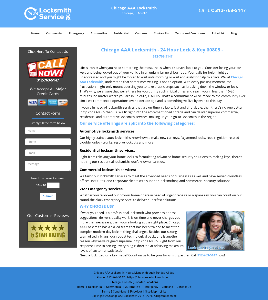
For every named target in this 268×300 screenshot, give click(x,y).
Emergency (76, 33)
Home (35, 33)
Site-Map (151, 291)
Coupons (141, 33)
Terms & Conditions (114, 291)
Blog (234, 33)
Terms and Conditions (190, 33)
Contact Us (161, 33)
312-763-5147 (230, 10)
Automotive (99, 33)
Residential (121, 33)
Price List (218, 33)
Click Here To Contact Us (48, 51)
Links (163, 291)
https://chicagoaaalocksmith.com (148, 277)
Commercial (54, 33)
